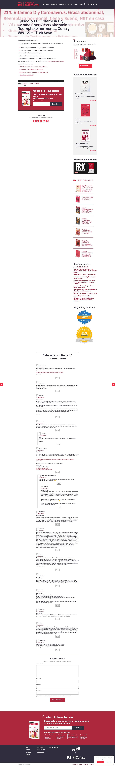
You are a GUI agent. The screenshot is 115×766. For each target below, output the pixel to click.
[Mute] (58, 81)
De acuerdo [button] (101, 762)
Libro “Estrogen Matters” (26, 75)
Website (38, 690)
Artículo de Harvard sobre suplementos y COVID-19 (33, 66)
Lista (81, 4)
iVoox (49, 61)
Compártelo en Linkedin (44, 121)
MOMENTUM (54, 4)
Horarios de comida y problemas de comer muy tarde (34, 72)
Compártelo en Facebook (34, 121)
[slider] (61, 81)
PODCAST (69, 4)
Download (36, 83)
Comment (39, 664)
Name (38, 679)
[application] (41, 81)
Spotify (53, 61)
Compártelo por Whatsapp (37, 121)
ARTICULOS (46, 4)
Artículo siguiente (113, 384)
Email (38, 685)
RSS (25, 85)
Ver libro (92, 100)
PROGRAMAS (62, 4)
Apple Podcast (60, 61)
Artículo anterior (1, 384)
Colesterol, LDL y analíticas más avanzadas (31, 69)
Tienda (76, 4)
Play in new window (27, 83)
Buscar (85, 4)
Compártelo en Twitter (41, 121)
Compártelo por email (47, 121)
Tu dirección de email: (38, 101)
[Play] (19, 81)
